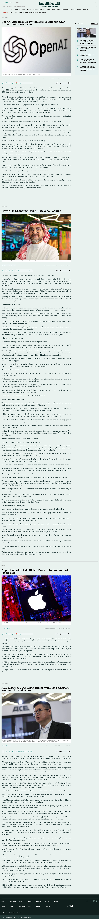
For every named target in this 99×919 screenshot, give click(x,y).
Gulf (12, 9)
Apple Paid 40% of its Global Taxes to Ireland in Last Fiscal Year (88, 49)
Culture (53, 9)
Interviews (35, 9)
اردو (14, 2)
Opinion (29, 9)
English (6, 2)
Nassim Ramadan (11, 265)
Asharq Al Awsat (6, 628)
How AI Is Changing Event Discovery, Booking (21, 12)
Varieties (41, 9)
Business (48, 9)
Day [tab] (92, 23)
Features (79, 9)
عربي (3, 2)
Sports (58, 9)
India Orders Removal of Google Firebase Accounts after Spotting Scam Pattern (88, 61)
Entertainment (65, 9)
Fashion (73, 9)
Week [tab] (95, 23)
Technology (85, 9)
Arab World (17, 9)
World (23, 9)
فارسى (17, 2)
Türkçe (10, 2)
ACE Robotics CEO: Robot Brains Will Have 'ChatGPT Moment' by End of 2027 (87, 42)
